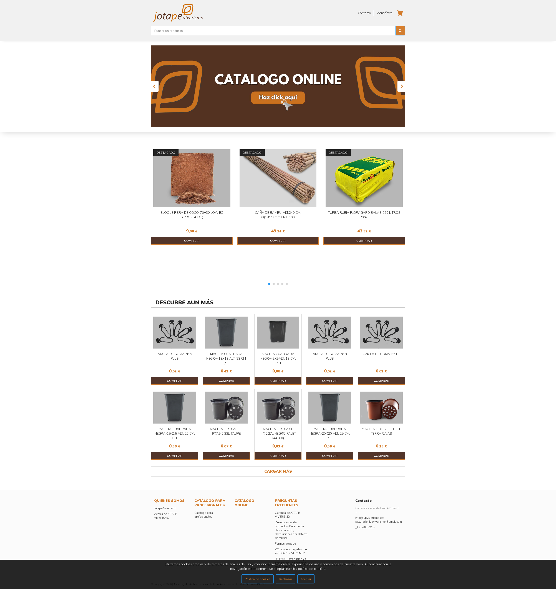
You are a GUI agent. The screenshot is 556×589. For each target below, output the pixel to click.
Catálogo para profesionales (203, 515)
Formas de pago (285, 544)
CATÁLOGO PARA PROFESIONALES (209, 503)
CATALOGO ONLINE (244, 503)
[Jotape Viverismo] (190, 13)
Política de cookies (257, 579)
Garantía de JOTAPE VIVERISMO (287, 515)
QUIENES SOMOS (169, 500)
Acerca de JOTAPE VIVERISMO (165, 516)
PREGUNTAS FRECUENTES (286, 503)
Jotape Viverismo (165, 508)
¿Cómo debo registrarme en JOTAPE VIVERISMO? (291, 551)
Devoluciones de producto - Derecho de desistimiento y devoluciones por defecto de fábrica (291, 530)
